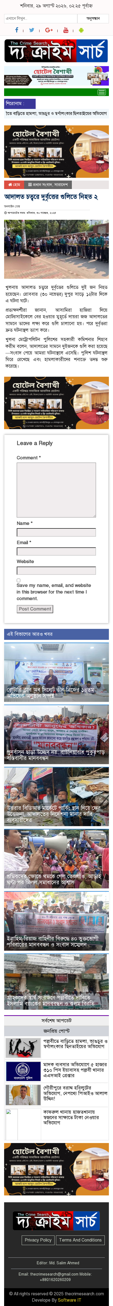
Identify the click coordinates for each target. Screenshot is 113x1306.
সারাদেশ (61, 184)
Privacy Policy (38, 1240)
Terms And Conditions (80, 1240)
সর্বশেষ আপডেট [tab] (57, 1021)
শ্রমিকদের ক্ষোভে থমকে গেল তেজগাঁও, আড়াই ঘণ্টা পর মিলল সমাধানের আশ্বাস (54, 879)
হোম (16, 184)
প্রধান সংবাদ (42, 184)
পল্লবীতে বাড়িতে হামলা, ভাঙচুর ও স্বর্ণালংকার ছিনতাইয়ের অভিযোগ (75, 1044)
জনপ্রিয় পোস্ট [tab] (57, 1031)
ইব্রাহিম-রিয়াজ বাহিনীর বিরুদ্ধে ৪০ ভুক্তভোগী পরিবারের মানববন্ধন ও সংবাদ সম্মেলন (52, 941)
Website (25, 561)
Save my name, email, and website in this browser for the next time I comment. (54, 592)
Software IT (69, 1300)
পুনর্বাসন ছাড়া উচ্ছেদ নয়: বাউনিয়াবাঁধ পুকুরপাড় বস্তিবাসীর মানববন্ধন (56, 755)
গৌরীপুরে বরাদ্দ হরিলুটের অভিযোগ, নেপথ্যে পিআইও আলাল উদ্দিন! (75, 1093)
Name (25, 523)
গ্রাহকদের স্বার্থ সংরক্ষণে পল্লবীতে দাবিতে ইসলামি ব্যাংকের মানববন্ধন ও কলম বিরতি (50, 1000)
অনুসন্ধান (93, 18)
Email (24, 542)
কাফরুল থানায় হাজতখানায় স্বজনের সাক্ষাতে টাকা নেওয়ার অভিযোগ (71, 1117)
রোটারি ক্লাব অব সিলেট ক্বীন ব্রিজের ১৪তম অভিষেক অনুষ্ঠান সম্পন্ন (50, 692)
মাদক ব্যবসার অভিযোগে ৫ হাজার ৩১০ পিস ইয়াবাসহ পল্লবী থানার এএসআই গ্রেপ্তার (75, 1070)
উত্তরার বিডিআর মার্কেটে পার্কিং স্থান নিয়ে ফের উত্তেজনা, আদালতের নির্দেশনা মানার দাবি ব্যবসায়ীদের (54, 814)
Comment (29, 458)
